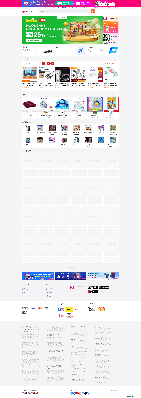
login (102, 7)
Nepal (76, 381)
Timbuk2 (96, 373)
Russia (71, 376)
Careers (48, 289)
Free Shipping (98, 378)
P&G (71, 343)
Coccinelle (103, 372)
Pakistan (72, 380)
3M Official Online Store (82, 351)
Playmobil (101, 329)
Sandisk (98, 355)
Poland (86, 376)
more (106, 351)
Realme (99, 344)
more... (84, 331)
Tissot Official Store (108, 366)
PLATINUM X (82, 364)
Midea (76, 330)
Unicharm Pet (97, 350)
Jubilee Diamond (108, 364)
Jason (82, 356)
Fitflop (84, 370)
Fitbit (99, 356)
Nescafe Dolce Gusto (99, 338)
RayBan (96, 361)
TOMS (87, 370)
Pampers (82, 334)
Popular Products (50, 296)
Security (48, 295)
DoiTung (109, 339)
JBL (95, 355)
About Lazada (49, 287)
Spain (75, 376)
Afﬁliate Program (50, 288)
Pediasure (84, 335)
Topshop (86, 368)
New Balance (83, 354)
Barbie (102, 328)
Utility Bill (103, 378)
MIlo (109, 338)
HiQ (87, 335)
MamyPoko (72, 334)
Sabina (71, 368)
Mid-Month (108, 378)
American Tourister (104, 371)
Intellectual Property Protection (53, 298)
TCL (78, 331)
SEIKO (109, 361)
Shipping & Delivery (26, 289)
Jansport (96, 375)
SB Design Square (81, 347)
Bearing (106, 350)
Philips (81, 331)
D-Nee (72, 337)
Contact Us (24, 294)
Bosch (71, 351)
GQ (71, 370)
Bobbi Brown (85, 343)
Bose (110, 355)
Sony (102, 356)
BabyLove (78, 334)
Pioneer (86, 361)
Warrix (79, 356)
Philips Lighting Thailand (81, 350)
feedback (51, 7)
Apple (99, 345)
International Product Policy (28, 291)
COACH (110, 373)
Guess (83, 371)
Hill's (106, 349)
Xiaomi (96, 344)
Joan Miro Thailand (108, 332)
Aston (71, 363)
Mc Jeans (81, 368)
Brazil (71, 377)
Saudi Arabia (76, 377)
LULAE (80, 357)
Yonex (77, 357)
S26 (80, 335)
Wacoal (74, 370)
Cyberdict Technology (99, 332)
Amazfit (109, 356)
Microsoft (72, 331)
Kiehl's (72, 344)
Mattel (106, 328)
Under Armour (77, 354)
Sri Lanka (82, 380)
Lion (96, 339)
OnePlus (109, 344)
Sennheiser (105, 355)
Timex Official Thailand (99, 364)
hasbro (96, 328)
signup (109, 7)
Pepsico (100, 337)
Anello (96, 372)
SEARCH (93, 11)
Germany (82, 376)
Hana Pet (102, 351)
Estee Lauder (83, 340)
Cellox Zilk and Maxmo (102, 339)
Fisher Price (110, 328)
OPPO (103, 344)
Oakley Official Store (103, 361)
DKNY (103, 365)
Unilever (78, 340)
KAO (112, 338)
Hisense (72, 330)
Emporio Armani (98, 365)
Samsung (103, 345)
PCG (103, 349)
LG (75, 331)
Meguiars (77, 361)
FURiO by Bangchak (81, 363)
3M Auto (72, 361)
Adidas (71, 354)
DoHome (86, 330)
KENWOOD (81, 361)
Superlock (72, 348)
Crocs (87, 371)
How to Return (25, 292)
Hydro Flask (85, 357)
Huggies (87, 334)
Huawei (107, 345)
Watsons (75, 343)
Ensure (79, 341)
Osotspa (104, 337)
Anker (96, 356)
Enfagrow (77, 335)
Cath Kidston (105, 373)
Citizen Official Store (102, 362)
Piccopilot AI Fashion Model (100, 382)
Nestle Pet (100, 349)
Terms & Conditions (50, 291)
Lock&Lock (72, 350)
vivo (106, 344)
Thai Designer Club (75, 371)
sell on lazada (73, 7)
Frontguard (97, 351)
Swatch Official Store (99, 366)
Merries (72, 335)
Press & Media (49, 294)
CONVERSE (76, 368)
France (78, 376)
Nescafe (106, 338)
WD (102, 355)
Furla (99, 372)
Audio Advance (73, 365)
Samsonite (97, 371)
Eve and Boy (79, 343)
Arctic (87, 363)
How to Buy (24, 288)
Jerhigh (102, 350)
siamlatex (72, 352)
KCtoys (105, 329)
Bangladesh (77, 380)
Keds (81, 371)
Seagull (79, 348)
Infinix (96, 345)
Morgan (107, 372)
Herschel (110, 371)
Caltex (75, 363)
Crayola (96, 329)
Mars (96, 349)
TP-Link (105, 356)
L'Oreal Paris (73, 340)
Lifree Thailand (77, 344)
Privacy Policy (49, 292)
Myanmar (72, 381)
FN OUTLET (84, 348)
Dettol (75, 341)
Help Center (24, 287)
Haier (79, 330)
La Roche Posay (84, 341)
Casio (96, 362)
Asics (76, 356)
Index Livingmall (73, 347)
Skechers (72, 356)
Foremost (76, 337)
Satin (76, 348)
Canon (82, 330)
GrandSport (72, 357)
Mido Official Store (99, 367)
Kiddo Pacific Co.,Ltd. (99, 331)
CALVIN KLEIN (79, 370)
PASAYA (75, 351)
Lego (99, 328)
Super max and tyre (75, 364)
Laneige (72, 341)
